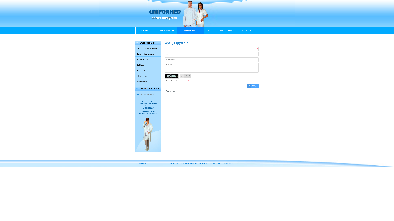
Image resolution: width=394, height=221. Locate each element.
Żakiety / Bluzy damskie (145, 54)
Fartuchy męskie (143, 70)
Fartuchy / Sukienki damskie (147, 48)
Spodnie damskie (143, 59)
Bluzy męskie (142, 76)
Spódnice (140, 65)
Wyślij (254, 86)
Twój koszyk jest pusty (147, 94)
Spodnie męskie (142, 82)
